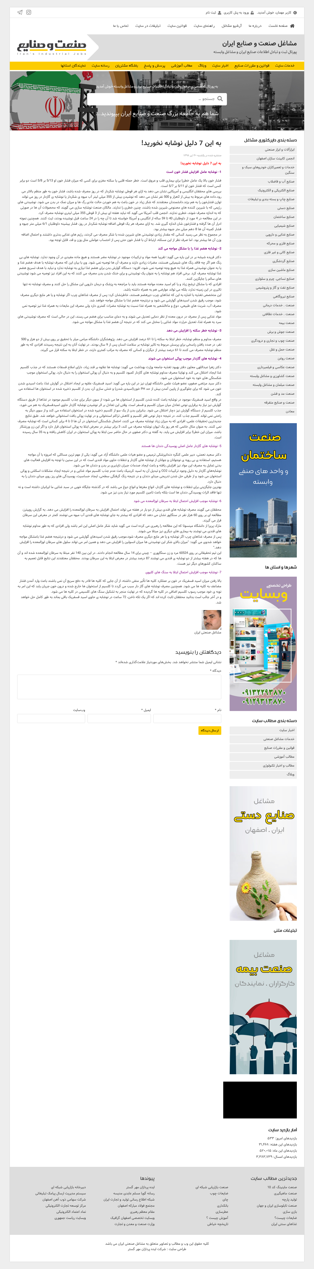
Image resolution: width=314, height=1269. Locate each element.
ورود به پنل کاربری (236, 12)
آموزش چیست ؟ (217, 1218)
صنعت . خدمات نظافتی (278, 314)
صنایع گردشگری (283, 261)
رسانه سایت (100, 66)
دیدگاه (215, 670)
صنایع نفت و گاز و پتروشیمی (275, 287)
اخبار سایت (220, 66)
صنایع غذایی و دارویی (280, 234)
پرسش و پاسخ (154, 66)
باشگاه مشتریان (126, 66)
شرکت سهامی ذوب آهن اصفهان (64, 1199)
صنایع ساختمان (284, 217)
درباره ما (255, 26)
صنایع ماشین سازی (281, 270)
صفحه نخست (278, 26)
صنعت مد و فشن (282, 393)
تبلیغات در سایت (147, 26)
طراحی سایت (177, 1249)
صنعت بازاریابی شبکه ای (212, 1187)
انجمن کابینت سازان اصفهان (275, 158)
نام (218, 710)
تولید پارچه (289, 1199)
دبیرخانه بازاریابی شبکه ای (68, 1187)
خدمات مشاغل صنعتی (278, 739)
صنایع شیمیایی (284, 225)
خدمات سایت (284, 66)
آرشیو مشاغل (232, 26)
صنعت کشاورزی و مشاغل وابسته (272, 376)
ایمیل (146, 710)
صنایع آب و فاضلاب (281, 181)
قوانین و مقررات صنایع (252, 66)
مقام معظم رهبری (142, 1211)
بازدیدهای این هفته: (283, 1144)
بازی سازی (290, 1211)
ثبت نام (211, 12)
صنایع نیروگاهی (283, 296)
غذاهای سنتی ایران (284, 1224)
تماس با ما (120, 26)
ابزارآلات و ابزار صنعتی (279, 149)
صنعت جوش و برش (280, 332)
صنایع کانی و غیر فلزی (279, 252)
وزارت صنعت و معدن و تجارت (135, 1224)
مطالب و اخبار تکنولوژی (278, 765)
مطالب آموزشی (181, 66)
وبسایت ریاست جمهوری (70, 1218)
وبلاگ (202, 66)
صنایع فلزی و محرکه (280, 243)
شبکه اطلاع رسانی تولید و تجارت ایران (129, 1199)
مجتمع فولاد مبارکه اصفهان (136, 1205)
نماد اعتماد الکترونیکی (71, 1211)
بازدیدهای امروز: (285, 1138)
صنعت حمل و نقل (282, 349)
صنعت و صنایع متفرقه (279, 402)
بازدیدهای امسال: (284, 1156)
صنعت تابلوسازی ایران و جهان (277, 1205)
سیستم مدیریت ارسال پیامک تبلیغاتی (60, 1193)
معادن (290, 411)
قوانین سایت (177, 26)
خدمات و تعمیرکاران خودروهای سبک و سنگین (268, 170)
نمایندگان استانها (73, 66)
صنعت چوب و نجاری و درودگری (272, 340)
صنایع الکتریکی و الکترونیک (276, 190)
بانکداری (222, 1205)
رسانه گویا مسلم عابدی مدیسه (134, 1193)
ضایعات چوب (219, 1193)
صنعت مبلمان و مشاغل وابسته (273, 385)
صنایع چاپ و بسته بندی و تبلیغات (271, 199)
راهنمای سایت (204, 26)
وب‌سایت (79, 710)
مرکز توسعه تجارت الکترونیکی (66, 1205)
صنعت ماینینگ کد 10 (282, 1187)
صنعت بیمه (286, 323)
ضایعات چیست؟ (286, 1218)
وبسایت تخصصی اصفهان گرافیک (132, 1218)
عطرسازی (222, 1211)
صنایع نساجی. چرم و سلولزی (274, 278)
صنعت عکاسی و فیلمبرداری (275, 367)
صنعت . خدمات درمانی (278, 305)
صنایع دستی (285, 208)
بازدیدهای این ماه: (284, 1150)
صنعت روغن (286, 358)
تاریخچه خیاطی (217, 1224)
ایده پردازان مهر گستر (140, 1187)
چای (225, 1199)
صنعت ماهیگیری (285, 1193)
